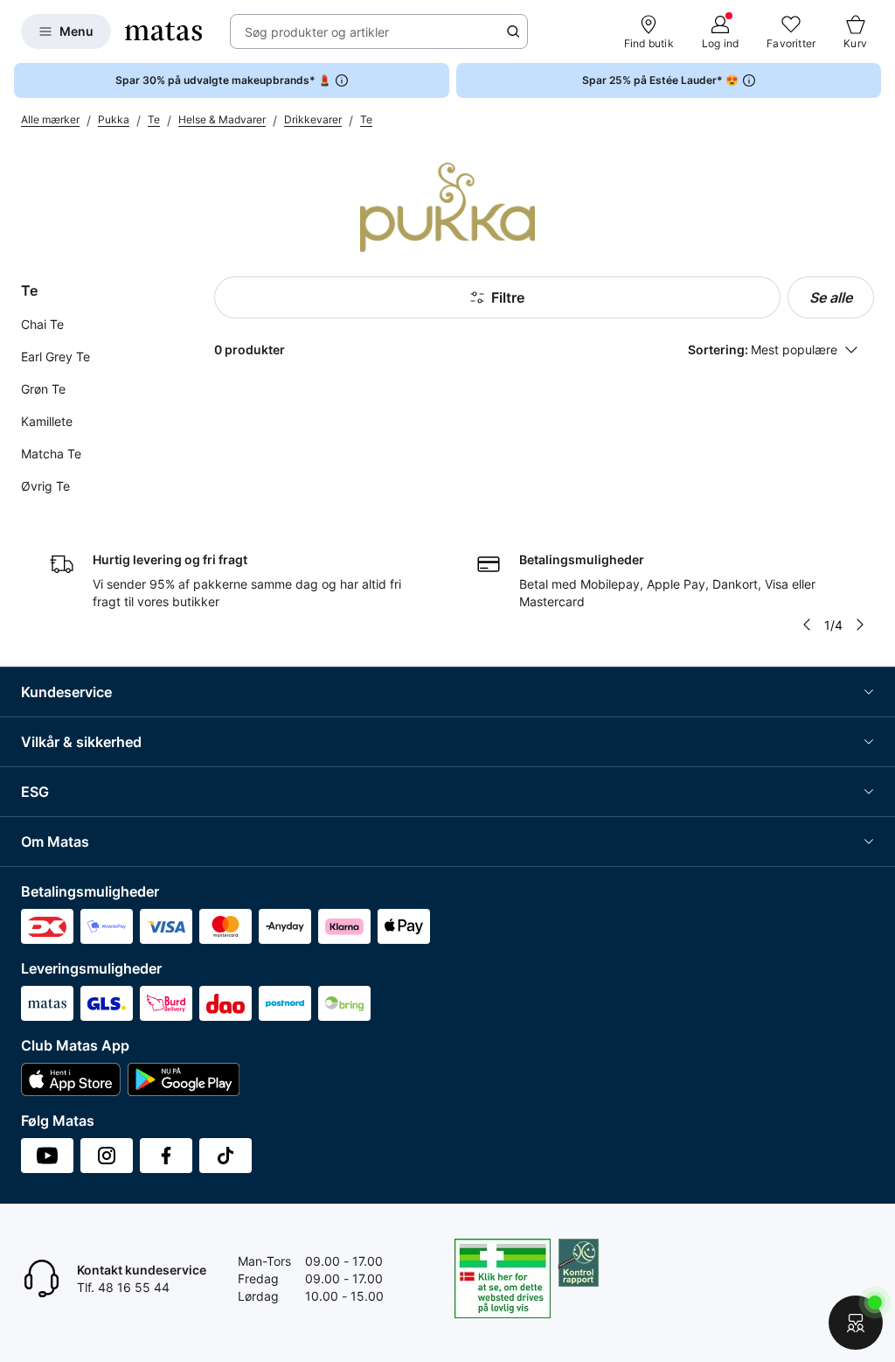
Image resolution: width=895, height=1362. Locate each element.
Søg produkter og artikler (317, 31)
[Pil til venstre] (807, 625)
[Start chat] (856, 1323)
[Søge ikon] (513, 31)
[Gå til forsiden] (163, 31)
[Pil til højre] (860, 625)
